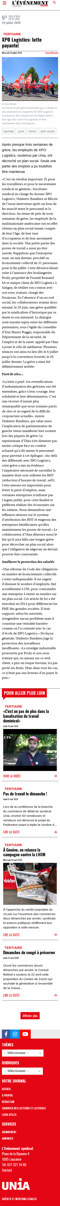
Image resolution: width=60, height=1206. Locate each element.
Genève (32, 131)
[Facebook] (6, 1034)
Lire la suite (11, 832)
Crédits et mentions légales (19, 1199)
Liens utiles (9, 1115)
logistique (8, 131)
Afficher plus (30, 1015)
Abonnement (9, 1132)
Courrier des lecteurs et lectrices (24, 1108)
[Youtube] (25, 1034)
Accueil (6, 1089)
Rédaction (8, 1102)
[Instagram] (15, 1034)
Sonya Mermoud (51, 52)
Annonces (7, 1138)
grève (21, 131)
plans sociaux (47, 131)
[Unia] (16, 1184)
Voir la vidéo (11, 776)
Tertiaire (12, 34)
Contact (7, 1170)
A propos (7, 1095)
